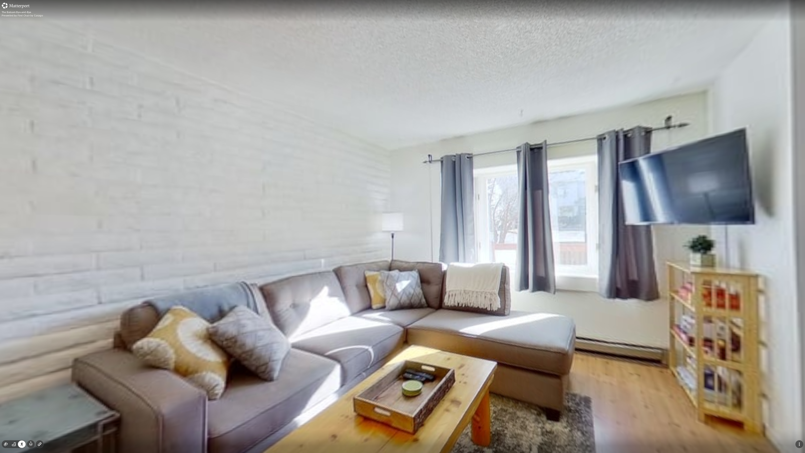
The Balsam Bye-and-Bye (16, 12)
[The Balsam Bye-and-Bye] (402, 226)
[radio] (6, 444)
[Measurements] (40, 444)
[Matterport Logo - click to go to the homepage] (15, 5)
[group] (14, 444)
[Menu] (799, 444)
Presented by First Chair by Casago (22, 15)
